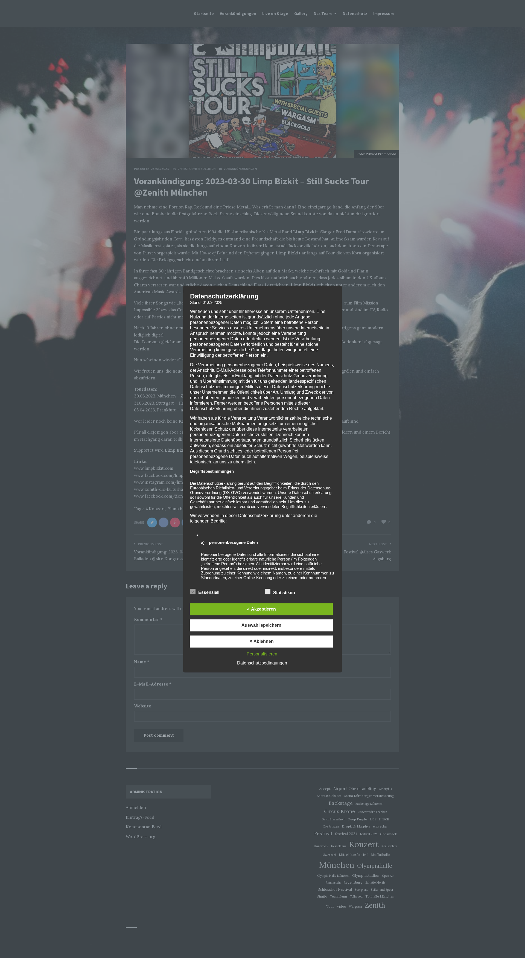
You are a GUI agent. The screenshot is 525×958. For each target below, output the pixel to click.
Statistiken (284, 592)
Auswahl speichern (261, 625)
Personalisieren (262, 654)
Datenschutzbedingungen (262, 663)
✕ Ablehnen (261, 641)
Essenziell (209, 592)
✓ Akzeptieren (261, 609)
